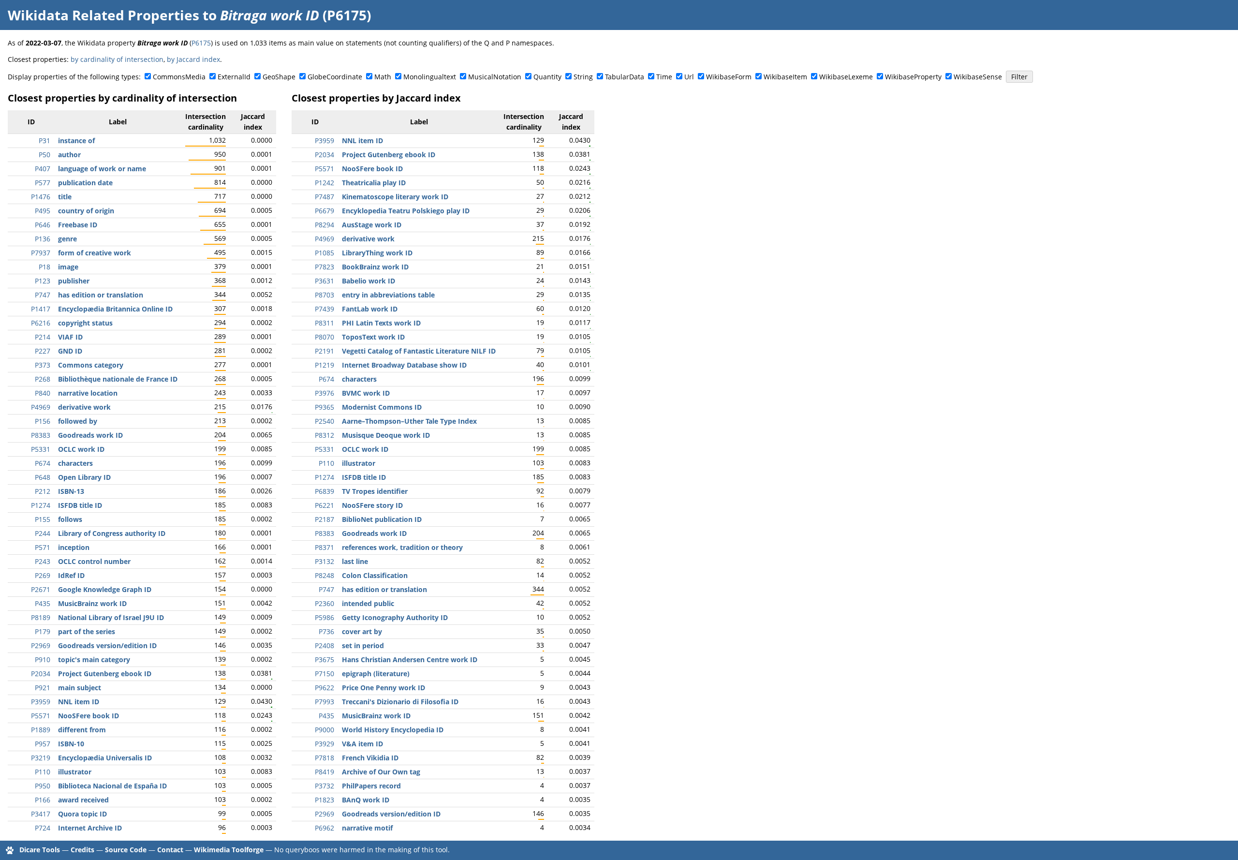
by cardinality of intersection (117, 59)
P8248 (324, 575)
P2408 (324, 645)
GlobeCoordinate (335, 76)
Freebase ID (77, 224)
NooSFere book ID (88, 715)
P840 (42, 393)
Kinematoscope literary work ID (395, 196)
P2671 (40, 589)
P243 (42, 561)
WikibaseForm (729, 76)
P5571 (40, 715)
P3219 (40, 757)
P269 (42, 575)
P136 (42, 238)
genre (67, 238)
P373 (42, 365)
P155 (42, 519)
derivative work (84, 407)
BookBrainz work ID (375, 266)
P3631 (324, 280)
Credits (82, 849)
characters (75, 463)
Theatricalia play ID (374, 182)
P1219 (324, 365)
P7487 (324, 196)
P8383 (40, 435)
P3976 (324, 393)
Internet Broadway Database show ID (404, 365)
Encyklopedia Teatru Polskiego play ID (406, 210)
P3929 (324, 743)
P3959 (40, 701)
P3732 (324, 785)
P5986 (324, 617)
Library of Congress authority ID (111, 533)
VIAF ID (70, 336)
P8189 (40, 617)
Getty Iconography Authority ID (395, 617)
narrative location (88, 393)
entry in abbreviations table (388, 294)
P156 (42, 421)
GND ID (70, 351)
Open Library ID (84, 477)
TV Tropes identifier (375, 491)
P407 (42, 168)
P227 (42, 351)
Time (664, 76)
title (65, 196)
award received (83, 799)
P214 (42, 336)
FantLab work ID (370, 308)
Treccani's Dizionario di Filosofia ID (400, 701)
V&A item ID (362, 743)
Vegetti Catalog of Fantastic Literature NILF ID (419, 351)
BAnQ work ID (365, 799)
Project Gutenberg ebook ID (104, 673)
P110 (42, 771)
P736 (326, 631)
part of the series (86, 631)
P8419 (324, 771)
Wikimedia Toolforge (229, 849)
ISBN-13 (71, 491)
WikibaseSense (978, 76)
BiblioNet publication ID (382, 519)
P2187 (324, 519)
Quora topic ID (82, 813)
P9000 (324, 729)
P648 (42, 477)
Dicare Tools (39, 849)
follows (70, 519)
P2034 (40, 673)
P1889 (40, 729)
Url (689, 76)
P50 (44, 154)
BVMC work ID (366, 393)
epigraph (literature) (376, 673)
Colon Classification (375, 575)
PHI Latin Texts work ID (381, 322)
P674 (42, 463)
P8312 (324, 435)
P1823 (324, 799)
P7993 (324, 701)
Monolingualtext (429, 76)
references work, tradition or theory (402, 547)
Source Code (126, 849)
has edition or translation (100, 294)
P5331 (40, 449)
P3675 (324, 659)
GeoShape (279, 76)
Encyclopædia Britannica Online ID (115, 308)
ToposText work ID (373, 336)
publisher (73, 280)
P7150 (324, 673)
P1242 (324, 182)
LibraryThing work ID (377, 252)
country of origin (86, 210)
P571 (42, 547)
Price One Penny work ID (383, 687)
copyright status (85, 322)
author (69, 154)
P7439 (324, 308)
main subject (79, 687)
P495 (42, 210)
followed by (77, 421)
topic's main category (94, 659)
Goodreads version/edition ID (107, 645)
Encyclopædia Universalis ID (105, 757)
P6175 (201, 42)
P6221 (324, 505)
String (583, 76)
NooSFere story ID (372, 505)
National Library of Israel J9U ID (111, 617)
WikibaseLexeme (846, 76)
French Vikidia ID (370, 757)
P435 (42, 603)
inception (73, 547)
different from (82, 729)
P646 (42, 224)
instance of (76, 140)
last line (355, 561)
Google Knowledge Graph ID (104, 589)
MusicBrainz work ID (92, 603)
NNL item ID (78, 701)
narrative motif (367, 827)
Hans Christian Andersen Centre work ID (409, 659)
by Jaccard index (193, 59)
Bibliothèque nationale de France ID (117, 379)
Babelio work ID (368, 280)
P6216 (40, 322)
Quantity (547, 76)
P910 (42, 659)
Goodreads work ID (90, 435)
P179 (42, 631)
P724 (42, 827)
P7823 (324, 266)
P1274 (40, 505)
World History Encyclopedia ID (392, 729)
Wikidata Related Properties (103, 15)
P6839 (324, 491)
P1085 (324, 252)
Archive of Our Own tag (381, 771)
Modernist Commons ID (382, 407)
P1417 (40, 308)
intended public (368, 603)
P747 (42, 294)
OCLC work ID (81, 449)
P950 (42, 785)
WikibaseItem (785, 76)
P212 (42, 491)
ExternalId (234, 76)
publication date (85, 182)
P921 (42, 687)
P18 (44, 266)
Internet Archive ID (90, 827)
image (68, 266)
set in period (363, 645)
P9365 (324, 407)
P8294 (324, 224)
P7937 (40, 252)
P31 (44, 140)
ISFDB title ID (80, 505)
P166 (42, 799)
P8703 (324, 294)
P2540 (324, 421)
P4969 (40, 407)
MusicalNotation (494, 76)
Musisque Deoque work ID (386, 435)
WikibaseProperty (913, 76)
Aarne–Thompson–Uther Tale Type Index (409, 421)
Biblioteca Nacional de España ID (112, 785)
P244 (42, 533)
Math (382, 76)
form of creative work (94, 252)
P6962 (324, 827)
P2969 (40, 645)
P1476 (40, 196)
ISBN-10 (71, 743)
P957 (42, 743)
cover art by (362, 631)
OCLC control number (94, 561)
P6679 (324, 210)
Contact (170, 849)
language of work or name (102, 168)
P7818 (324, 757)
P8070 (324, 336)
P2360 (324, 603)
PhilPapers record (371, 785)
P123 (42, 280)
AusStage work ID (371, 224)
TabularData (624, 76)
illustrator (74, 771)
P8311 (324, 322)
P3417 (40, 813)
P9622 (324, 687)
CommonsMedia (179, 76)
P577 (42, 182)
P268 (42, 379)
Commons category (90, 365)
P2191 (324, 351)
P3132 (324, 561)
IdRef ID (71, 575)
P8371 (324, 547)
